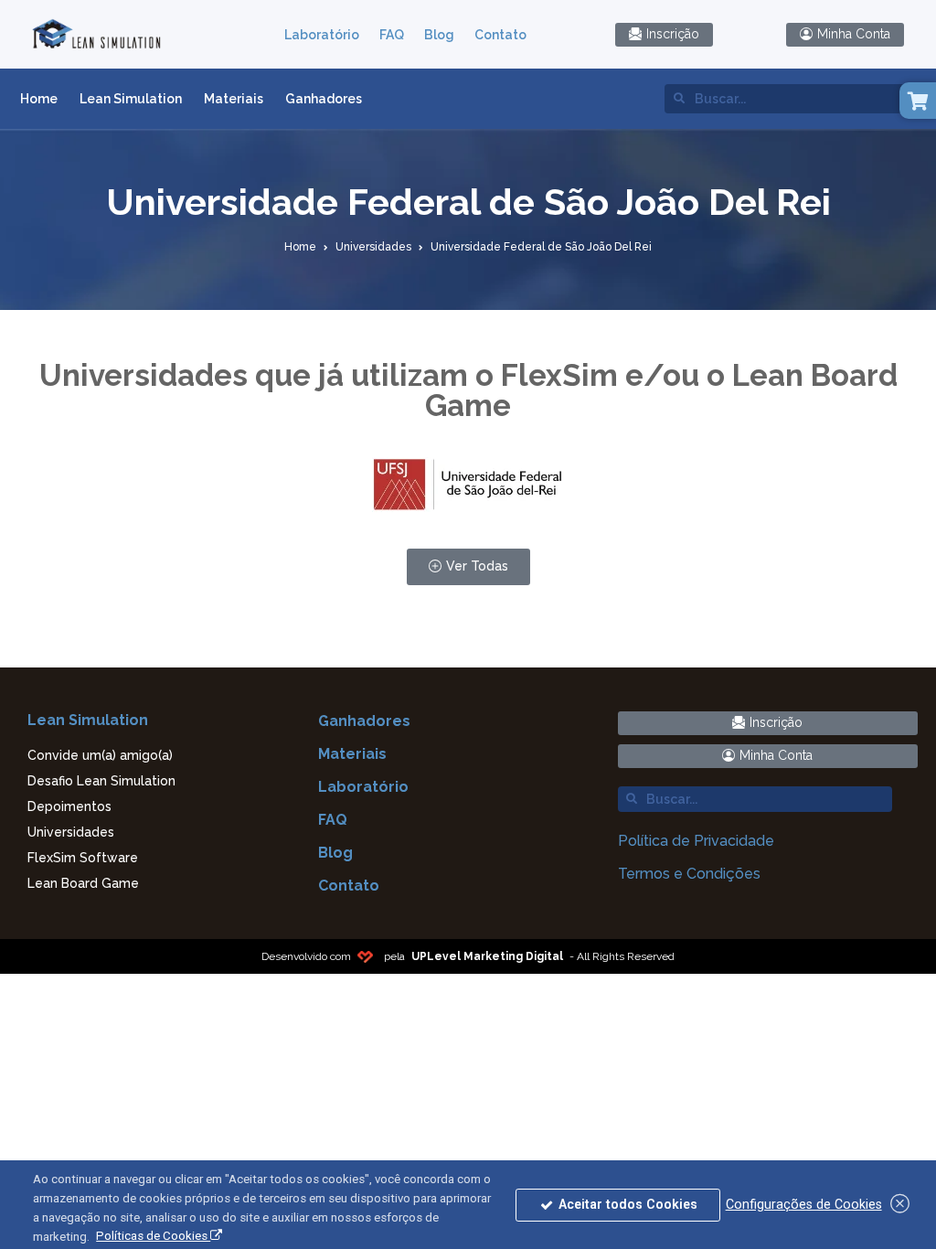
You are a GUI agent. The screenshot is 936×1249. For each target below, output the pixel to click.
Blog (439, 34)
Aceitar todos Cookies (626, 1204)
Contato (500, 34)
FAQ (391, 34)
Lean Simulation (131, 98)
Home (39, 98)
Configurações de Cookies (804, 1204)
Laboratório (321, 34)
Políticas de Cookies (153, 1236)
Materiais (233, 98)
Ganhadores (323, 98)
